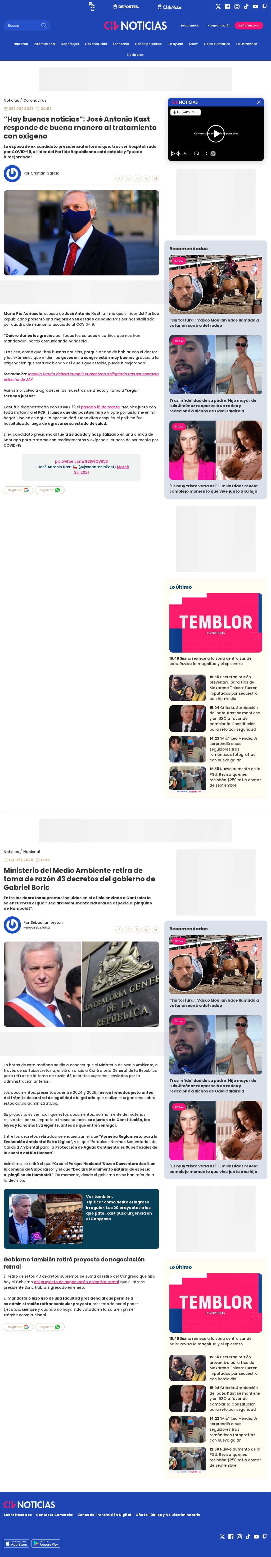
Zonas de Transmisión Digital (104, 1515)
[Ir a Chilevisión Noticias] (135, 25)
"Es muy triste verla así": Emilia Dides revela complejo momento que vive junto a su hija (213, 488)
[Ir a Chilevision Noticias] (136, 1504)
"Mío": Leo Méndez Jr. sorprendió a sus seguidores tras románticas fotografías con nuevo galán (234, 749)
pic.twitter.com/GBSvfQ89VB (81, 461)
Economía (121, 44)
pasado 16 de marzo (100, 407)
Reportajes (70, 44)
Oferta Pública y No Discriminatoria (168, 1515)
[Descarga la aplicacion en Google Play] (16, 1543)
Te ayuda (175, 44)
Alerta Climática (217, 44)
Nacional (21, 44)
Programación (219, 25)
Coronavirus (35, 100)
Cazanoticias (96, 44)
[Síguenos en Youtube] (255, 6)
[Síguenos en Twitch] (264, 6)
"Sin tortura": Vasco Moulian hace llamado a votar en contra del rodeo (214, 323)
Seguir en (15, 490)
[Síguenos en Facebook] (227, 6)
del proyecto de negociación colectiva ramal (76, 1281)
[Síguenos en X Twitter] (218, 6)
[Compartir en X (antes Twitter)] (137, 178)
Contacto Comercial (54, 1515)
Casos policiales (148, 44)
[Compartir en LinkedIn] (146, 178)
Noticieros (135, 54)
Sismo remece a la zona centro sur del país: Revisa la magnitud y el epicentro (210, 661)
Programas (190, 25)
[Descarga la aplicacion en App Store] (45, 1543)
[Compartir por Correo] (155, 178)
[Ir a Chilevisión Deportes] (126, 6)
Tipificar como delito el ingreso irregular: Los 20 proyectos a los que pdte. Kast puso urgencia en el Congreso (119, 1210)
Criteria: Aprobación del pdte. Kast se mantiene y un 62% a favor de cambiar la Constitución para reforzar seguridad (235, 718)
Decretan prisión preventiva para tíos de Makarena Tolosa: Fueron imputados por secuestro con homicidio (234, 688)
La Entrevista (246, 44)
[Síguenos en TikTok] (246, 6)
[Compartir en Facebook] (119, 178)
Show (193, 44)
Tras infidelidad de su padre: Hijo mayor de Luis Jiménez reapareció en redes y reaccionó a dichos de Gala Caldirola (212, 406)
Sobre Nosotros (18, 1515)
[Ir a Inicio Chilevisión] (170, 7)
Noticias (11, 100)
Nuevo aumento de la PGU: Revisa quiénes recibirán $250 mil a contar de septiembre (235, 777)
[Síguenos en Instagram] (237, 6)
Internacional (45, 44)
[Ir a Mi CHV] (92, 6)
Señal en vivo (249, 26)
